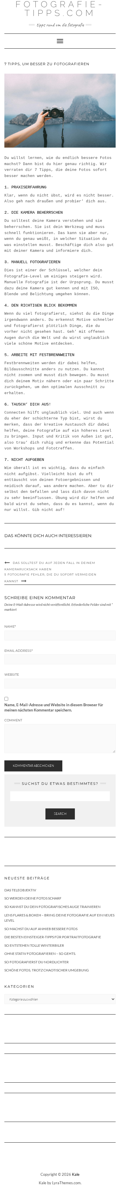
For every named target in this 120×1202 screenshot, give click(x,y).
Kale (76, 1174)
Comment (13, 720)
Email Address (18, 651)
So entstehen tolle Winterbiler (34, 945)
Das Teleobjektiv (20, 890)
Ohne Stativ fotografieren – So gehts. (40, 953)
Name (10, 626)
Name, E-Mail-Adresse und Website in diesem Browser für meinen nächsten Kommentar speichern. (53, 707)
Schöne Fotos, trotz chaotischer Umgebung (46, 970)
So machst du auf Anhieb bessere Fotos (40, 929)
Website (11, 674)
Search (60, 814)
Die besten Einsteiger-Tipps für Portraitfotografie (52, 937)
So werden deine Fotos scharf (32, 898)
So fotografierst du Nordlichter (36, 962)
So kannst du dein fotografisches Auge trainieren (52, 906)
